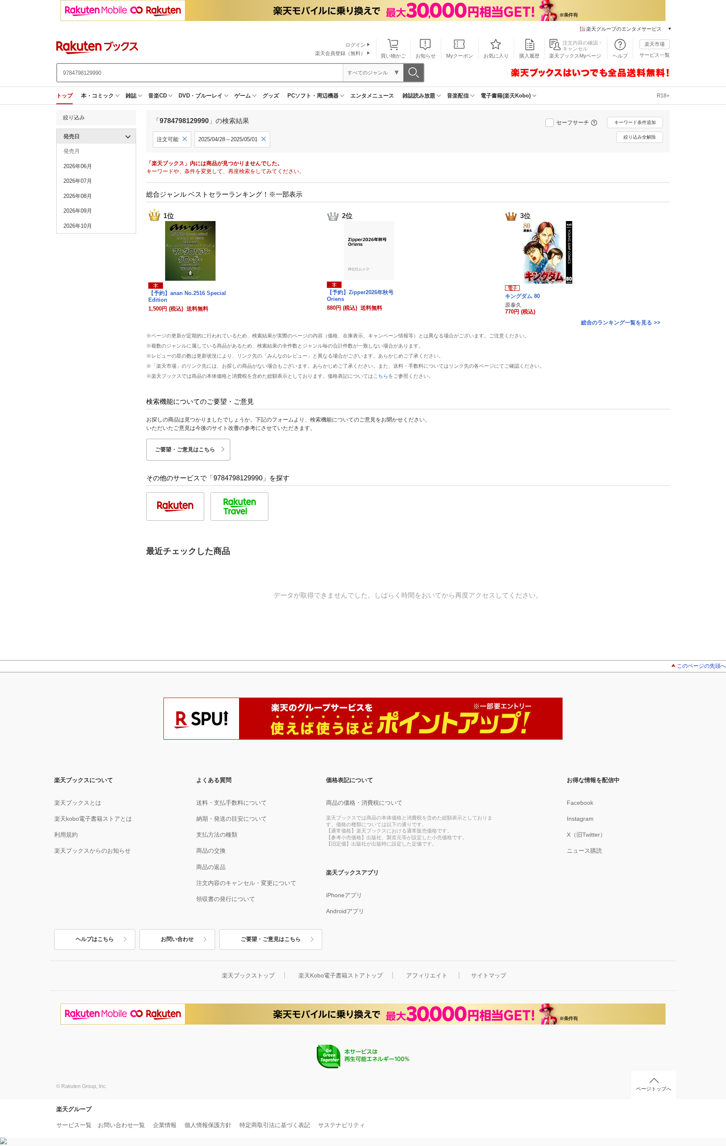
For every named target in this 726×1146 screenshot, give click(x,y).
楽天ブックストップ (248, 975)
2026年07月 (77, 181)
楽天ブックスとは (77, 802)
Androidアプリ (345, 911)
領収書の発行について (225, 899)
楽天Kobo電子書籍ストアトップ (340, 975)
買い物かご (393, 56)
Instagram (580, 818)
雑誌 (131, 95)
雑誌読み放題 (418, 95)
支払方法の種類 (216, 834)
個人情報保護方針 (207, 1125)
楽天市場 (654, 44)
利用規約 (66, 834)
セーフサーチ (572, 122)
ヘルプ (620, 56)
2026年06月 (77, 166)
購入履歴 (529, 56)
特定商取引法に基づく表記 (274, 1125)
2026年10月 (77, 226)
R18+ (663, 95)
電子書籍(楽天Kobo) (506, 95)
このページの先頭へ (701, 666)
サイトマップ (488, 975)
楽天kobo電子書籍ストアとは (93, 818)
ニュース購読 (584, 850)
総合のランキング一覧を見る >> (620, 322)
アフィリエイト (426, 975)
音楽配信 (458, 95)
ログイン (355, 45)
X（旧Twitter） (586, 834)
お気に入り (496, 56)
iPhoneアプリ (344, 895)
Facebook (580, 802)
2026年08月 (77, 196)
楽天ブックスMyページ (575, 56)
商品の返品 (211, 867)
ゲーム (242, 95)
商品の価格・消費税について (364, 802)
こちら (380, 376)
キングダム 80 (522, 296)
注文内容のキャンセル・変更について (246, 883)
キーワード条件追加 (635, 122)
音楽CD (157, 95)
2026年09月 (77, 211)
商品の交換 (211, 850)
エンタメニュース (372, 95)
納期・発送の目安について (231, 818)
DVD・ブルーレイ (201, 95)
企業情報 (164, 1125)
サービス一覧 (654, 55)
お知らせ (426, 56)
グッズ (271, 95)
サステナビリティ (341, 1125)
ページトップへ (653, 1089)
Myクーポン (459, 56)
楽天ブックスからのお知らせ (92, 850)
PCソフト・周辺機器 (313, 95)
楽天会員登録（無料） (340, 53)
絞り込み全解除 (639, 137)
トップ (64, 95)
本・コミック (97, 95)
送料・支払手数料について (231, 802)
